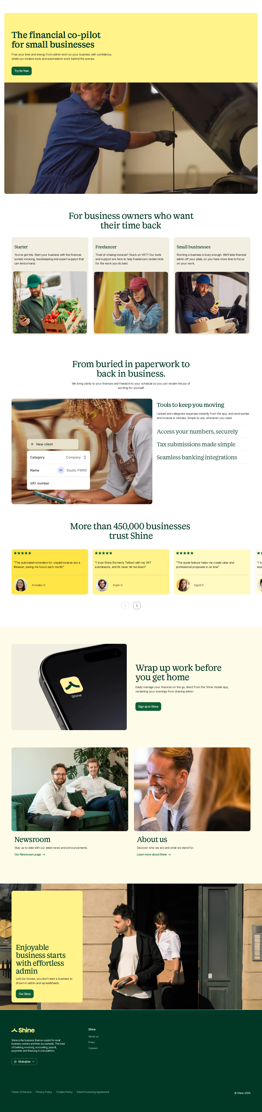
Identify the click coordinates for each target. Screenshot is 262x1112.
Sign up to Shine (148, 706)
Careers (93, 1048)
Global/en (24, 1061)
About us (93, 1036)
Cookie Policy (64, 1092)
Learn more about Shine (152, 854)
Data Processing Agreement (93, 1092)
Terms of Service (22, 1092)
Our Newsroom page (27, 854)
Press (91, 1042)
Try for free (21, 71)
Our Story (25, 994)
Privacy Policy (44, 1092)
